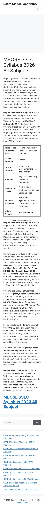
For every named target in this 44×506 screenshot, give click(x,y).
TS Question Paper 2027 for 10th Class (21, 489)
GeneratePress (22, 502)
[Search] (37, 422)
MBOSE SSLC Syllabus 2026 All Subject (20, 402)
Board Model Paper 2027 (20, 4)
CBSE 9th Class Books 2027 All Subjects (21, 479)
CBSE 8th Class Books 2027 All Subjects (21, 469)
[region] (22, 32)
